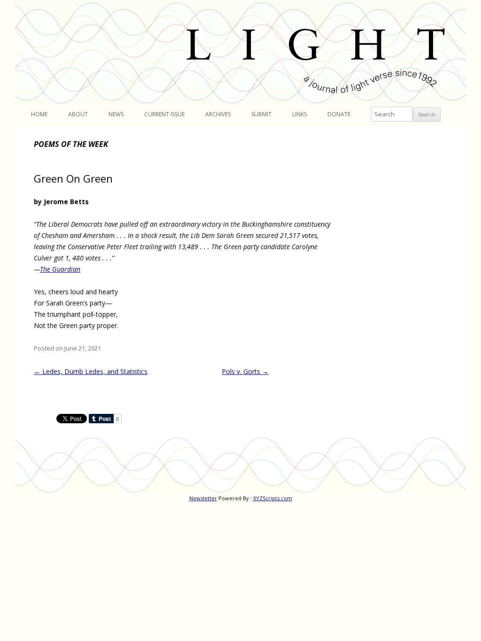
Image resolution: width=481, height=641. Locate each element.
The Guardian (60, 269)
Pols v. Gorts (245, 371)
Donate (338, 114)
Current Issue (164, 114)
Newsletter (203, 498)
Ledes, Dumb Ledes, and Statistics (90, 371)
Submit (261, 114)
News (116, 114)
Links (299, 114)
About (78, 114)
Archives (218, 114)
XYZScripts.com (272, 498)
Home (39, 114)
